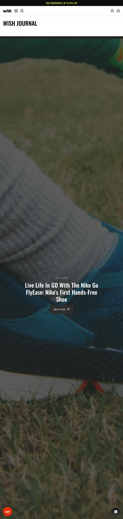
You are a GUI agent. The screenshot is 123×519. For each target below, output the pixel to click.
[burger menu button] (16, 11)
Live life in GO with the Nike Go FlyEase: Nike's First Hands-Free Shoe (61, 292)
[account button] (112, 11)
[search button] (22, 11)
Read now (60, 309)
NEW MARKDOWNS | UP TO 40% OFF (61, 3)
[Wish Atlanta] (7, 10)
